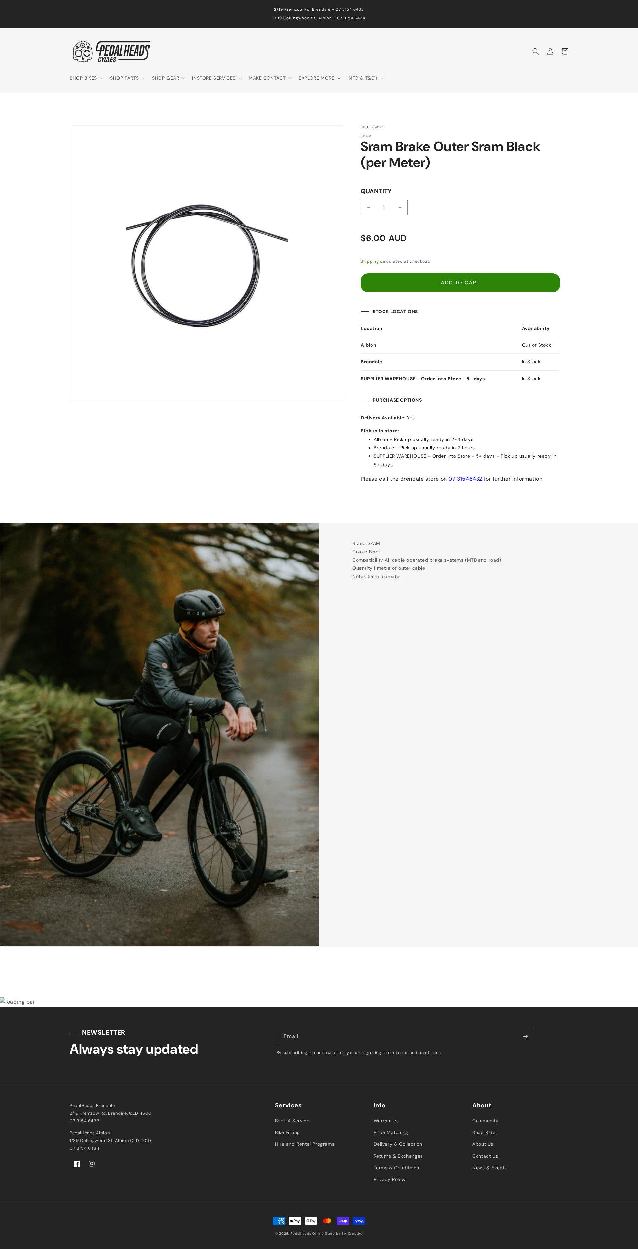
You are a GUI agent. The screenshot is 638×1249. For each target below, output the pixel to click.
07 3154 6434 (351, 18)
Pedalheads (302, 1233)
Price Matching (391, 1132)
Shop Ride (483, 1132)
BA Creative (352, 1233)
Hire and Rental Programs (304, 1144)
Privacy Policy (390, 1179)
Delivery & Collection (398, 1144)
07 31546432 (465, 478)
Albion (325, 18)
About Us (482, 1144)
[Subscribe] (525, 1036)
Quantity (376, 191)
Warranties (386, 1121)
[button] (86, 78)
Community (485, 1121)
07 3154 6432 (350, 9)
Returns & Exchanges (398, 1156)
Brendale (321, 9)
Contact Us (485, 1156)
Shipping (370, 261)
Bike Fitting (287, 1132)
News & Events (489, 1168)
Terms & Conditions (396, 1168)
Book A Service (292, 1121)
